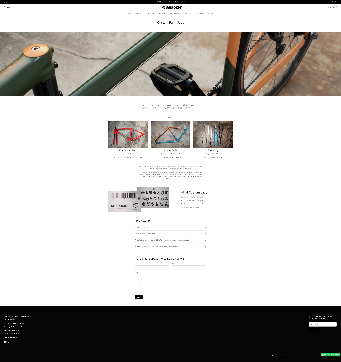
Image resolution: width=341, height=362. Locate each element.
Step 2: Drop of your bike (145, 234)
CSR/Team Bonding (174, 13)
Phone (174, 264)
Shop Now (138, 13)
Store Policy (285, 355)
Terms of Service (313, 355)
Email (136, 272)
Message (138, 281)
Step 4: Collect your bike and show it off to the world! (156, 247)
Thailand (210, 13)
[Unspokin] (170, 7)
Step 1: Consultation (143, 227)
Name (137, 264)
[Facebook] (4, 1)
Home (129, 13)
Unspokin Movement (295, 355)
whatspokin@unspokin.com (15, 323)
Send (139, 297)
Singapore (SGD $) (331, 1)
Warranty (305, 355)
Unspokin (11, 355)
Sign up (314, 330)
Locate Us (187, 13)
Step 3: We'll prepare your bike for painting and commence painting (162, 240)
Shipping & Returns (275, 355)
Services (162, 13)
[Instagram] (6, 1)
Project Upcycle (150, 13)
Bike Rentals (198, 13)
